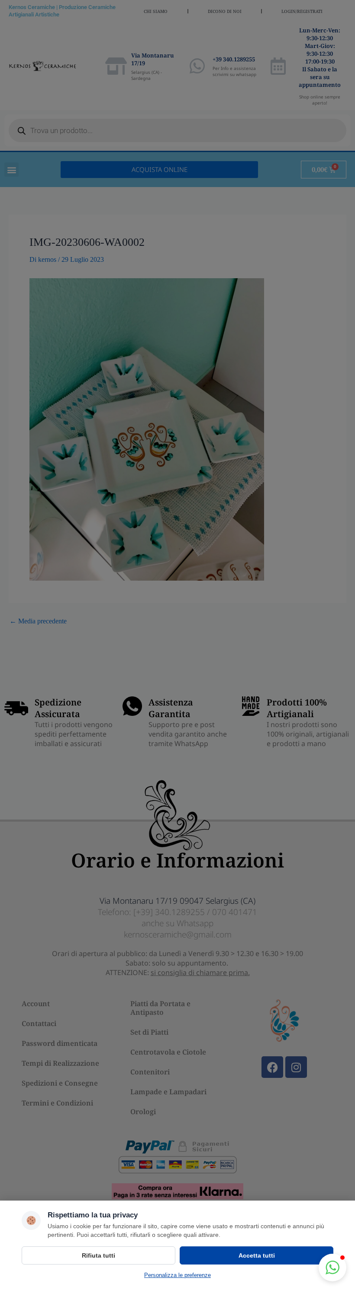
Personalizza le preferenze (177, 1275)
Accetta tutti (257, 1255)
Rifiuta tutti (98, 1255)
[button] (332, 1267)
